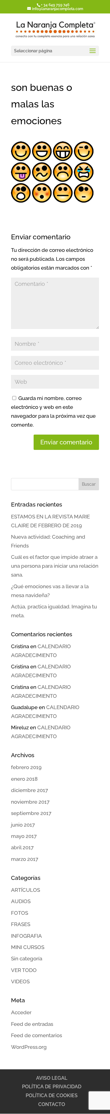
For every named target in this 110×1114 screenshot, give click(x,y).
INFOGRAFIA (26, 936)
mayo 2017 (24, 836)
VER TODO (24, 970)
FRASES (20, 924)
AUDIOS (21, 901)
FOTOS (19, 913)
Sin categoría (26, 958)
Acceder (21, 1012)
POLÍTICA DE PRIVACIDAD (51, 1087)
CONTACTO (51, 1104)
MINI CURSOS (27, 947)
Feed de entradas (32, 1024)
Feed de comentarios (36, 1035)
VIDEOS (20, 981)
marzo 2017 (24, 859)
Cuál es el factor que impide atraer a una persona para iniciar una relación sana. (54, 566)
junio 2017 (23, 825)
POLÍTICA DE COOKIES (52, 1095)
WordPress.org (29, 1047)
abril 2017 (22, 847)
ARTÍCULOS (25, 890)
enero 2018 (24, 779)
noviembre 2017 (30, 802)
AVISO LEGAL (51, 1078)
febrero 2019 (26, 767)
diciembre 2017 (29, 790)
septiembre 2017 (31, 813)
